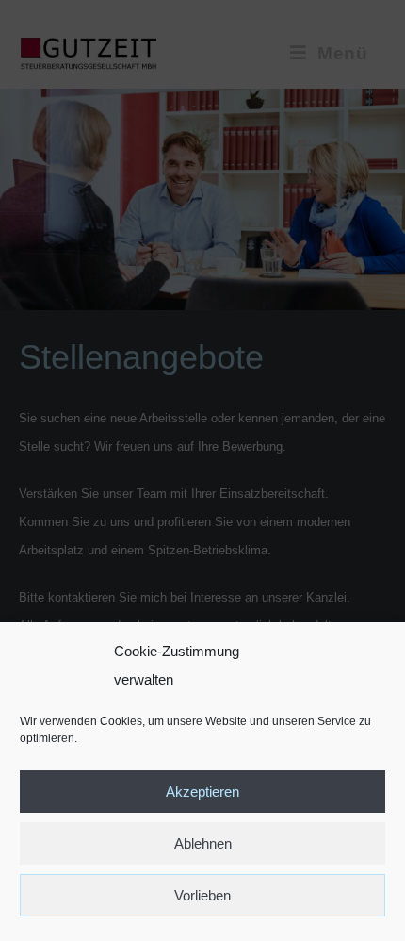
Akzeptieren (202, 792)
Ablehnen (203, 843)
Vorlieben (202, 895)
